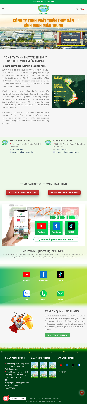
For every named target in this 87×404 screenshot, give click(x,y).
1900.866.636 (10, 388)
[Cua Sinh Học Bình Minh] (52, 365)
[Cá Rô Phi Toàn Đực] (52, 374)
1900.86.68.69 (12, 385)
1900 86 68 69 (61, 149)
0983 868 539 (17, 149)
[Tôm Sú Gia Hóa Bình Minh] (34, 365)
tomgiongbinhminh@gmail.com (23, 152)
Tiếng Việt (79, 9)
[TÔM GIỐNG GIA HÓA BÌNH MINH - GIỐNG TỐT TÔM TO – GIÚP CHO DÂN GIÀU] (43, 9)
